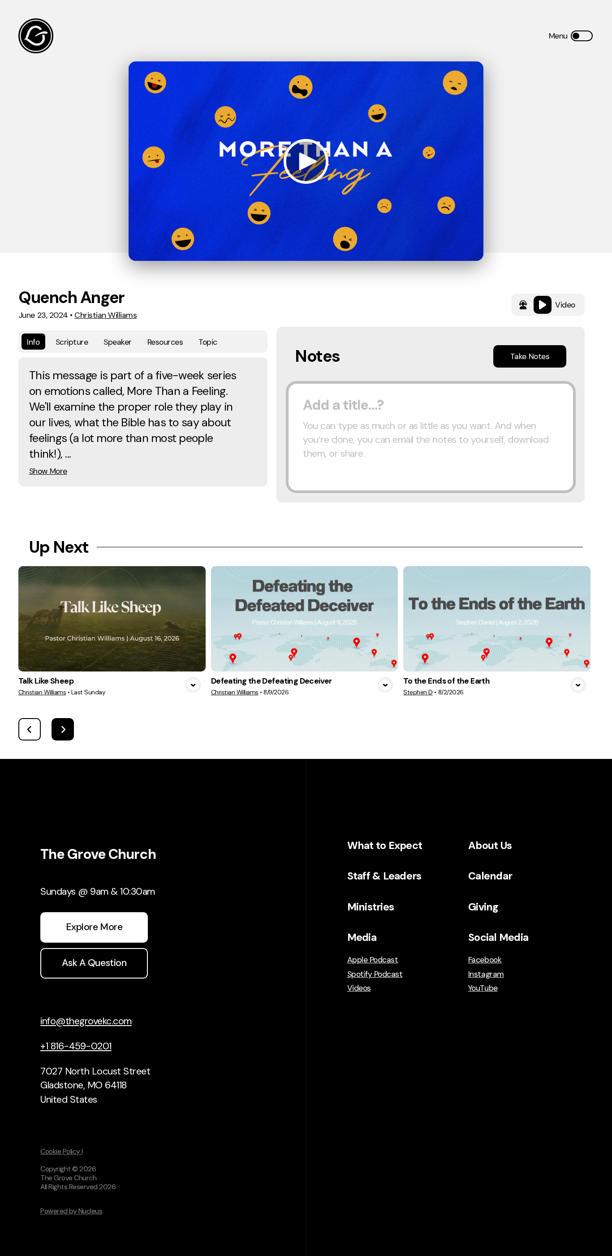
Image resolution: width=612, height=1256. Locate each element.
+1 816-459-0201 (76, 1046)
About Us (490, 845)
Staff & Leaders (384, 876)
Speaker (117, 342)
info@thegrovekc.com (86, 1021)
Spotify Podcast (375, 974)
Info (33, 342)
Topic (207, 342)
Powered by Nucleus (71, 1211)
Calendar (490, 876)
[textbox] (431, 437)
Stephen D (418, 692)
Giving (483, 907)
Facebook (484, 960)
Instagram (486, 974)
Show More (48, 471)
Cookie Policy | (61, 1151)
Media (361, 937)
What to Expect (384, 845)
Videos (359, 988)
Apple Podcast (372, 960)
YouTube (483, 988)
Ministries (370, 907)
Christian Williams (105, 315)
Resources (165, 342)
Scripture (72, 342)
